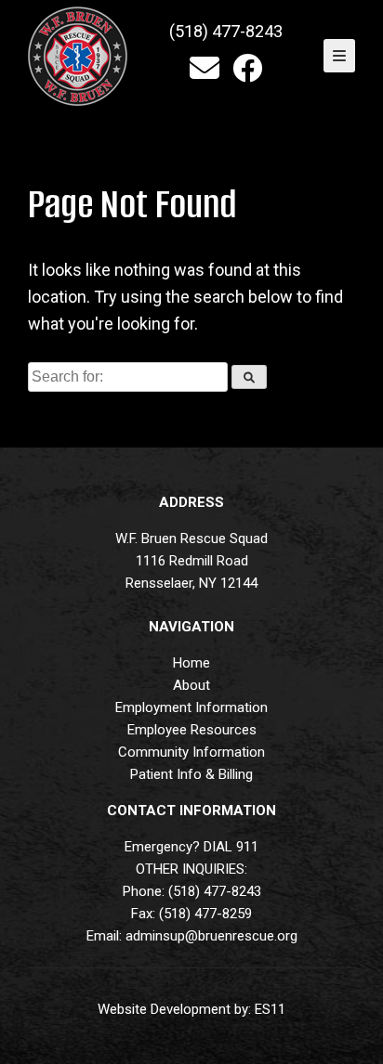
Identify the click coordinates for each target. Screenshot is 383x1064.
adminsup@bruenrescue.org (211, 936)
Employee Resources (192, 729)
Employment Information (191, 707)
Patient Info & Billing (191, 774)
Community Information (191, 752)
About (191, 685)
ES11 (270, 1009)
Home (191, 663)
